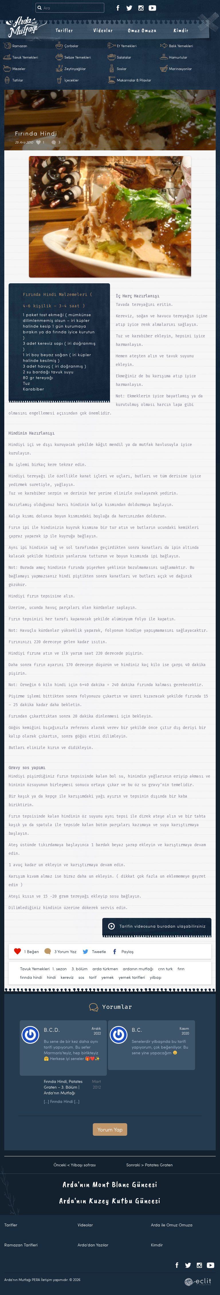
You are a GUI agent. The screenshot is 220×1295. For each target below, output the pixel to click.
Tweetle (99, 951)
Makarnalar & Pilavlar (134, 80)
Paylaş (127, 951)
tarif (93, 977)
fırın (181, 968)
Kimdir (181, 30)
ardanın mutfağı (138, 968)
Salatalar (124, 57)
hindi (51, 977)
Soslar (122, 68)
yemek (107, 977)
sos (81, 977)
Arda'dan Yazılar (93, 1245)
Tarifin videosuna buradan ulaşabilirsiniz (162, 926)
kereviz (67, 977)
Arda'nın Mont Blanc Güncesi (110, 1184)
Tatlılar (17, 80)
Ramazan (19, 45)
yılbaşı (155, 977)
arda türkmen (105, 968)
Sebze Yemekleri (77, 57)
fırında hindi (31, 977)
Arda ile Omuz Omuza (171, 1225)
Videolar (103, 30)
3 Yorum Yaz (65, 951)
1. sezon (59, 968)
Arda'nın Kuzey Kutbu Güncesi (110, 1201)
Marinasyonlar (180, 68)
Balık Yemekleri (181, 45)
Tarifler (64, 30)
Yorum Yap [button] (110, 1129)
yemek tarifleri (132, 977)
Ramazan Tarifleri (21, 1245)
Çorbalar (71, 45)
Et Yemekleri (127, 45)
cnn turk (165, 968)
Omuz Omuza (142, 30)
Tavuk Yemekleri (25, 57)
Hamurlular (178, 57)
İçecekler (71, 80)
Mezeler (18, 68)
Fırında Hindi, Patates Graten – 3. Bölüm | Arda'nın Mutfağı (63, 1087)
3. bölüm (80, 968)
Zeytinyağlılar (75, 68)
